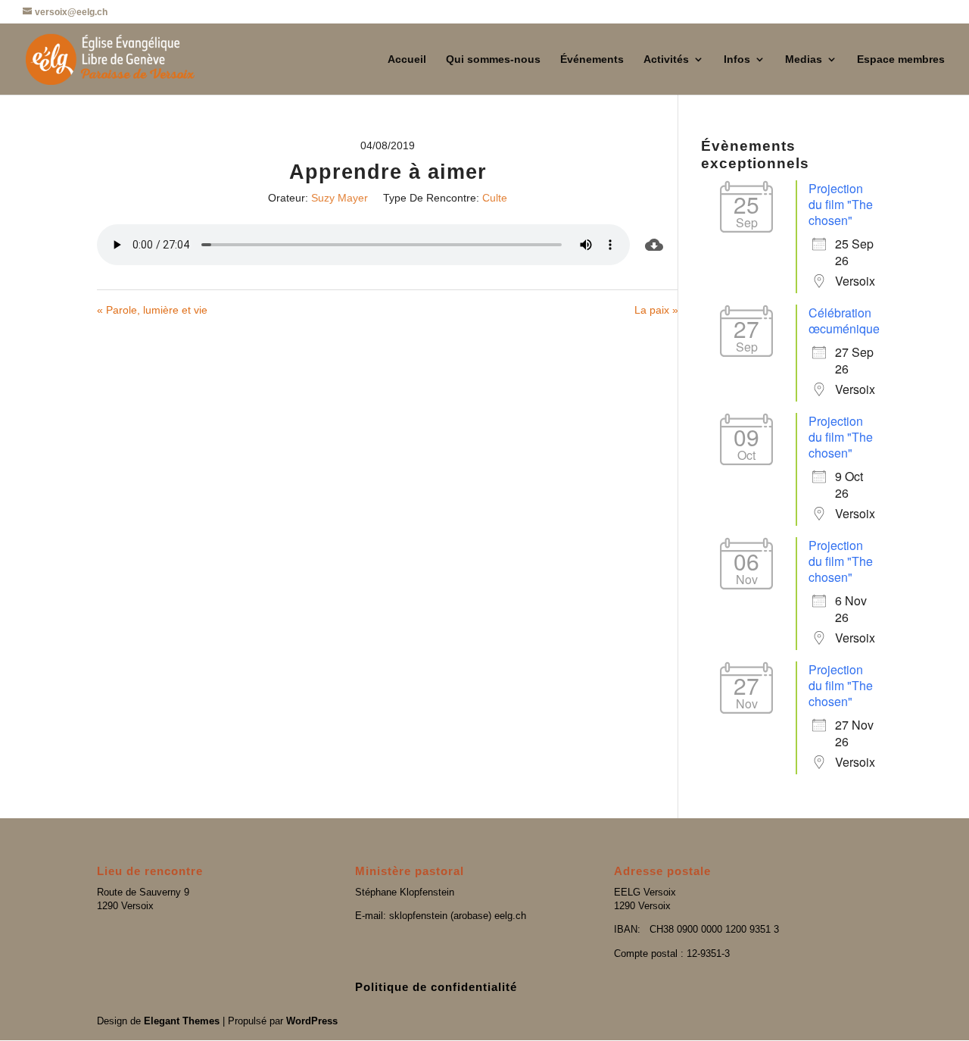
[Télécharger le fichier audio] (654, 244)
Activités (666, 59)
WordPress (312, 1021)
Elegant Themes (182, 1021)
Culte (494, 198)
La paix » (656, 310)
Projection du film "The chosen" (841, 204)
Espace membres (901, 59)
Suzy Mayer (339, 198)
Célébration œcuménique (844, 320)
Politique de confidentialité (436, 986)
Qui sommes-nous (493, 59)
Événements (592, 59)
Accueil (407, 59)
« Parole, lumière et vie (152, 310)
